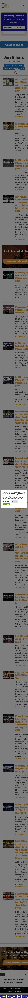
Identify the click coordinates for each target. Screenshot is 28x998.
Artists (9, 996)
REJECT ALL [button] (14, 501)
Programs (3, 996)
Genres (14, 996)
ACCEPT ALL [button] (6, 504)
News (19, 996)
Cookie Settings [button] (6, 501)
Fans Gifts (25, 996)
